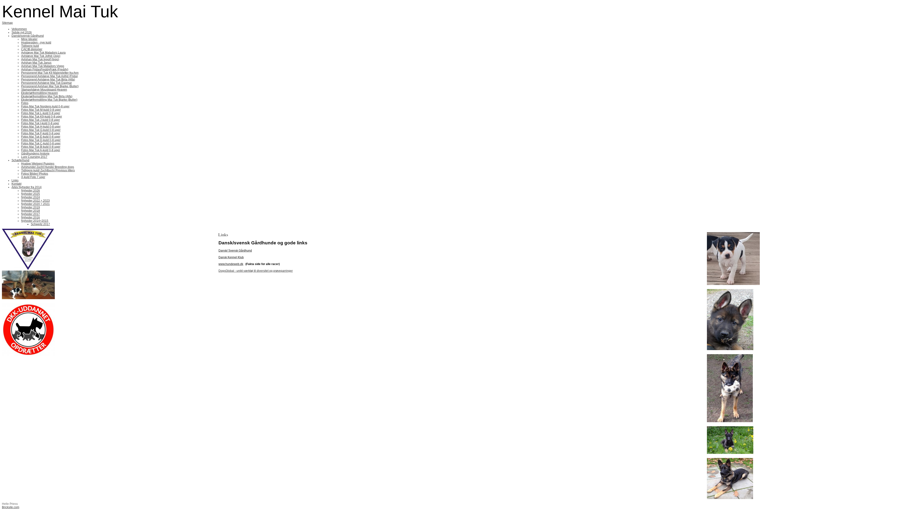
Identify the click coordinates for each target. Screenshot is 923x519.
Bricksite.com (10, 507)
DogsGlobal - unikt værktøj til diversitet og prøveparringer (255, 270)
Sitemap (7, 23)
